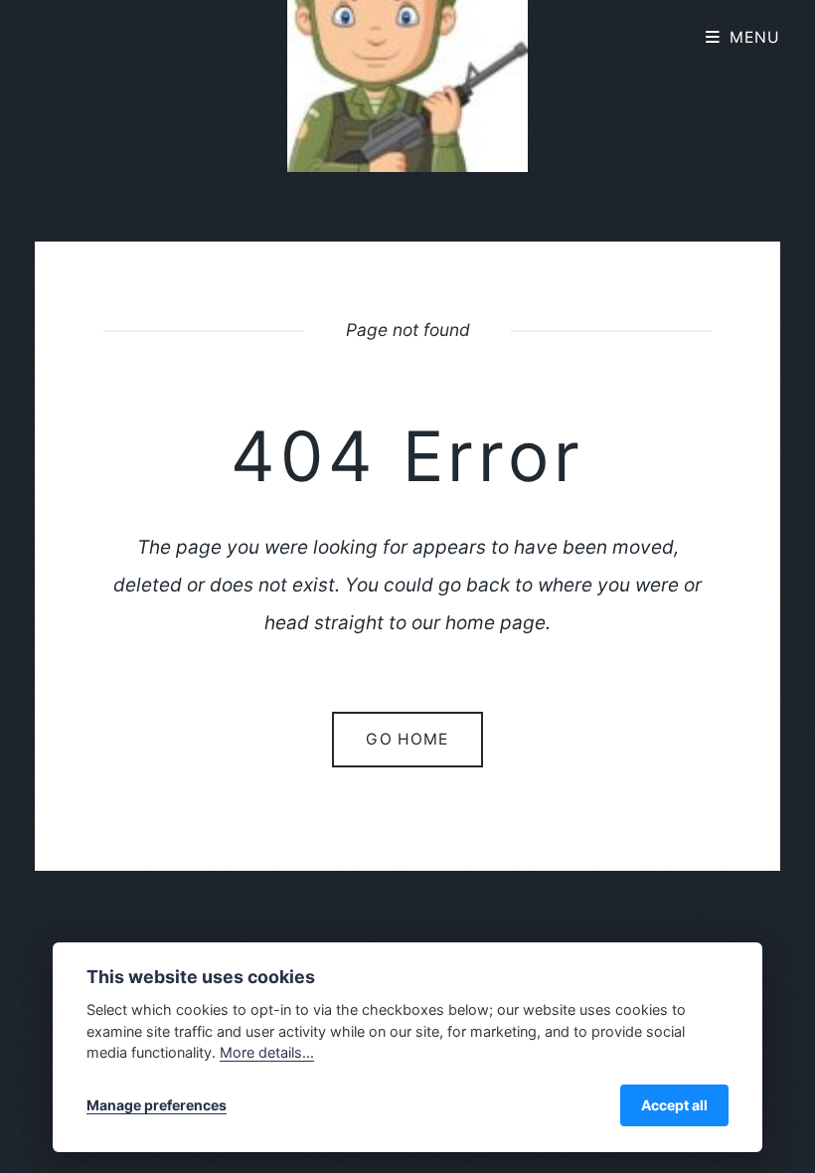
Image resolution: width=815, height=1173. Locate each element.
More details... (267, 1052)
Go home (407, 739)
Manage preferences (156, 1104)
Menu (755, 37)
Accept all (674, 1104)
